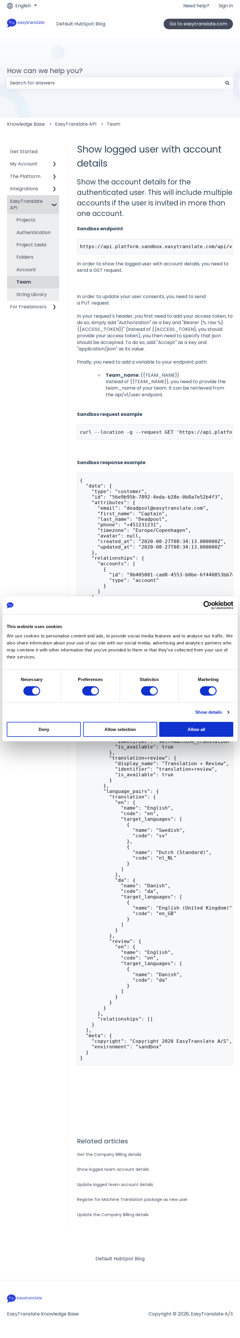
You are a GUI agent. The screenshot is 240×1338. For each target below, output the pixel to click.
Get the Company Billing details (109, 1154)
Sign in (226, 6)
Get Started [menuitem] (23, 151)
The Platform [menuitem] (25, 176)
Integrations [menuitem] (24, 188)
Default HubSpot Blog (80, 24)
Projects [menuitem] (25, 220)
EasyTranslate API (75, 124)
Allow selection (120, 729)
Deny (44, 729)
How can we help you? (45, 70)
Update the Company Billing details (113, 1215)
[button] (54, 164)
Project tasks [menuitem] (31, 244)
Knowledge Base (26, 124)
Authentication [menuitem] (33, 232)
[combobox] (114, 83)
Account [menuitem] (26, 269)
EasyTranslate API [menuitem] (26, 204)
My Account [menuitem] (23, 163)
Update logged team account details (115, 1184)
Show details (208, 712)
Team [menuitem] (23, 282)
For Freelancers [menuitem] (28, 306)
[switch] (90, 691)
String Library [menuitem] (31, 294)
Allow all (196, 729)
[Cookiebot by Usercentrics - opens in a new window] (207, 605)
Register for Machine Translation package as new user (132, 1199)
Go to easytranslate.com (198, 23)
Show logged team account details (113, 1169)
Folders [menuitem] (24, 257)
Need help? (196, 6)
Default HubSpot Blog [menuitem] (120, 1258)
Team (113, 124)
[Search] (227, 83)
